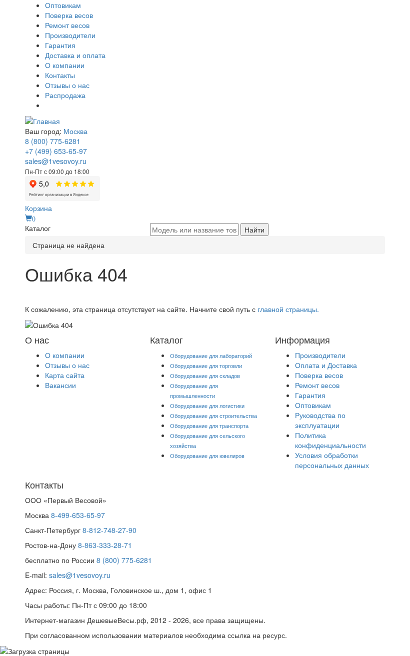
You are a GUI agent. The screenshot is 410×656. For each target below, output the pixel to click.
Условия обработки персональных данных (332, 460)
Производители (70, 35)
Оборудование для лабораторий (211, 356)
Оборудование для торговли (206, 366)
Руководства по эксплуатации (320, 420)
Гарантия (60, 45)
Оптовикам (63, 5)
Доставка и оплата (75, 55)
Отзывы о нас (67, 85)
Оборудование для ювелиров (207, 456)
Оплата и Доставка (326, 365)
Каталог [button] (37, 228)
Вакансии (60, 385)
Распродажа (65, 95)
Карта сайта (64, 375)
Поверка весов (69, 15)
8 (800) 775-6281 (52, 141)
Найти (254, 229)
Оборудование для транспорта (209, 426)
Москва (76, 131)
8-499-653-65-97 (78, 515)
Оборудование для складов (205, 376)
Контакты (60, 75)
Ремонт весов (67, 25)
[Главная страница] (42, 120)
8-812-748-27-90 (109, 530)
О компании (64, 65)
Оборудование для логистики (207, 406)
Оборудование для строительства (213, 416)
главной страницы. (288, 309)
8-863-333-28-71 (105, 545)
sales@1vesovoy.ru (55, 161)
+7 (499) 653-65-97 (56, 151)
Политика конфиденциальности (330, 440)
